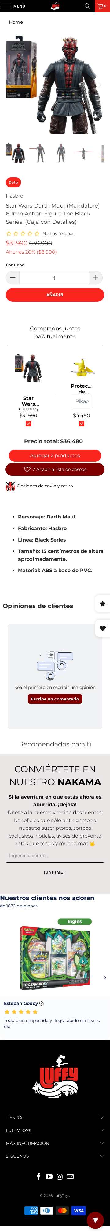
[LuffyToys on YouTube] (49, 1177)
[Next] (100, 85)
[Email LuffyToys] (70, 1177)
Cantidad (15, 264)
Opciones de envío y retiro (45, 486)
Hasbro (14, 196)
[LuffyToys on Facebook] (38, 1177)
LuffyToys (61, 1195)
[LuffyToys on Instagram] (60, 1177)
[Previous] (10, 85)
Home (16, 22)
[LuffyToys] (55, 6)
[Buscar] (87, 6)
